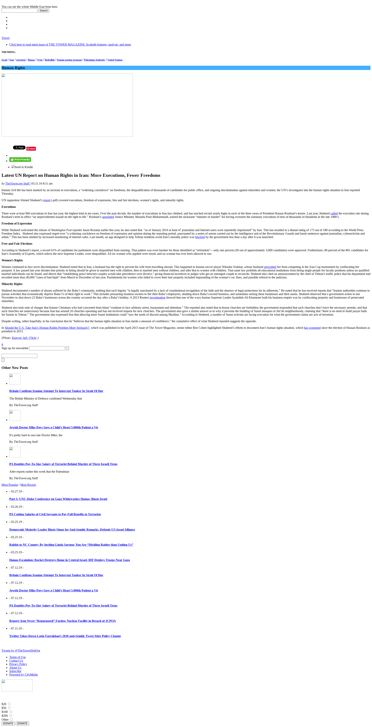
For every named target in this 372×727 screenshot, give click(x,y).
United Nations (115, 60)
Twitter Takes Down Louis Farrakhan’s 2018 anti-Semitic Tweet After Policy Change (65, 636)
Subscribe (15, 671)
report (46, 200)
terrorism (21, 60)
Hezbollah (50, 60)
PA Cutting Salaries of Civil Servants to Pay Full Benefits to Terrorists (55, 514)
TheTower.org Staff (17, 183)
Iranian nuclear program (69, 60)
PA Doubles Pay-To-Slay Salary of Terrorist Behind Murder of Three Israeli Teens (63, 464)
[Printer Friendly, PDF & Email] (20, 160)
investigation (157, 297)
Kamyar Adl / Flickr (24, 337)
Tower (5, 38)
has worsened (312, 327)
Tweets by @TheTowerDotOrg (21, 650)
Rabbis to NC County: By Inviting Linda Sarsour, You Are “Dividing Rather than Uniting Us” (71, 544)
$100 (5, 711)
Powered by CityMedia (23, 674)
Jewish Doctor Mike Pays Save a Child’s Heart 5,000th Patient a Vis (53, 427)
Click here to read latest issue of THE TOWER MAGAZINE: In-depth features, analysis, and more (70, 44)
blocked (200, 237)
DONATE (8, 723)
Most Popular (10, 484)
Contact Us (16, 660)
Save (32, 148)
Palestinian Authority (94, 60)
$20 (4, 704)
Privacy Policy (18, 664)
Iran (11, 60)
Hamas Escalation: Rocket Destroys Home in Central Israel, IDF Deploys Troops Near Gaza (69, 560)
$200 (5, 715)
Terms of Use (17, 657)
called (334, 213)
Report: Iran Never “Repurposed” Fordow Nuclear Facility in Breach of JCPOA (62, 621)
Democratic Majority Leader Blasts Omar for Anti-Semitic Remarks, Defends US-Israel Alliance (72, 529)
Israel (4, 60)
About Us (15, 667)
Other (5, 719)
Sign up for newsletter (15, 348)
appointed (108, 216)
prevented (270, 267)
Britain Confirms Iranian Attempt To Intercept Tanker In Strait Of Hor (56, 391)
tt (2, 344)
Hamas (31, 60)
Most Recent (28, 484)
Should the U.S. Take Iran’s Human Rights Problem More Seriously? (47, 327)
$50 (4, 708)
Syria (39, 60)
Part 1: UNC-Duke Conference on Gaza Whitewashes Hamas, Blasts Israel (58, 499)
